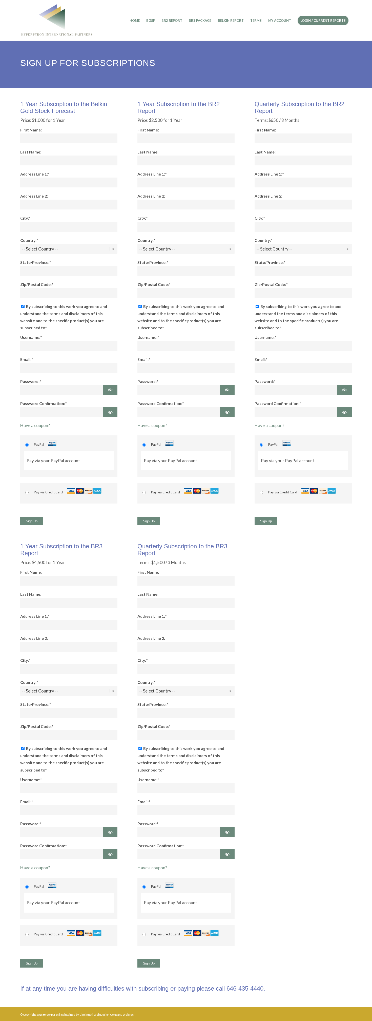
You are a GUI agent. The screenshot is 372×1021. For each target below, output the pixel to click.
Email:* (26, 359)
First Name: (31, 130)
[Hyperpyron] (56, 20)
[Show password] (110, 390)
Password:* (30, 381)
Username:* (31, 337)
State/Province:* (35, 262)
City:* (25, 218)
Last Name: (30, 152)
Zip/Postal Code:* (36, 284)
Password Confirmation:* (43, 403)
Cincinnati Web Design (94, 1014)
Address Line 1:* (35, 174)
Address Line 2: (34, 196)
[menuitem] (134, 20)
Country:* (29, 240)
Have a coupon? (35, 425)
